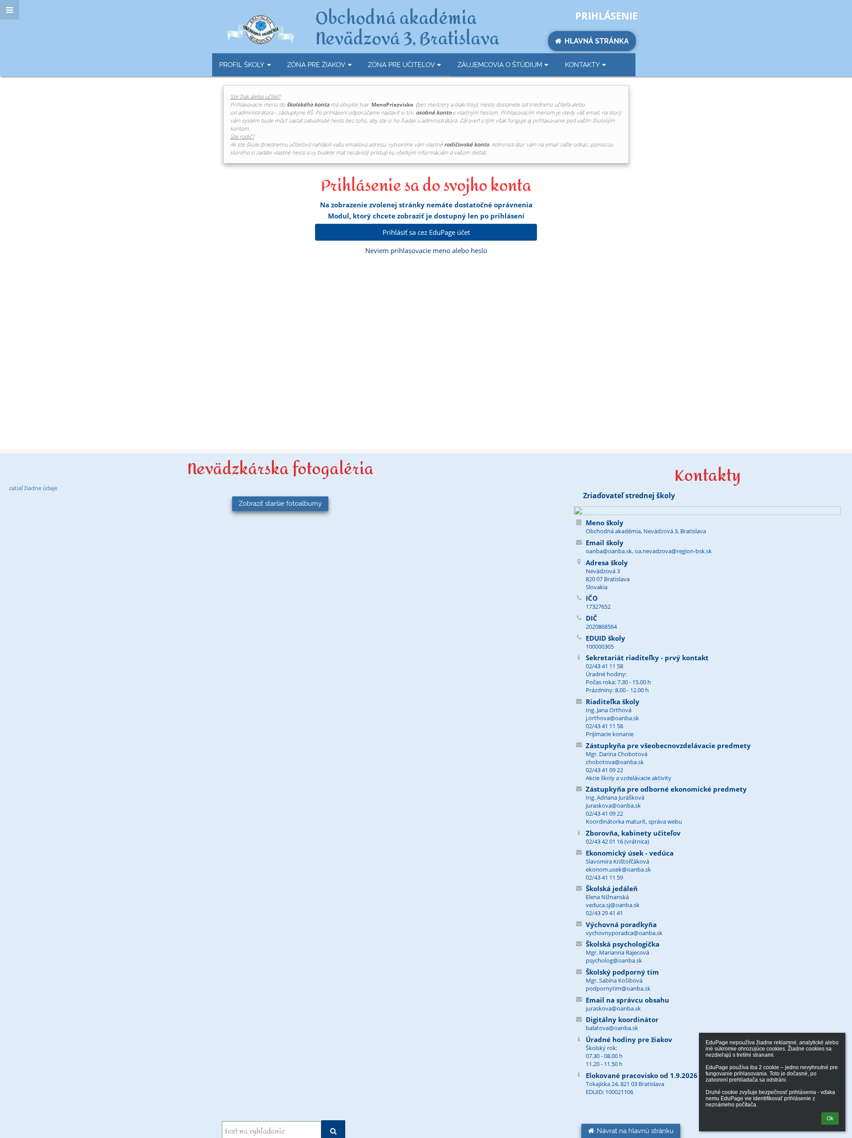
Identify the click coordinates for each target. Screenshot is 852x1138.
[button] (9, 10)
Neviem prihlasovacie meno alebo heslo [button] (426, 250)
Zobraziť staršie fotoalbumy (280, 504)
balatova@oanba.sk (612, 1028)
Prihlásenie (606, 15)
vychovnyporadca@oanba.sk (624, 933)
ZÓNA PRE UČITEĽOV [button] (401, 64)
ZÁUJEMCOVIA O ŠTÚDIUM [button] (500, 64)
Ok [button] (830, 1118)
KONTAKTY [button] (582, 64)
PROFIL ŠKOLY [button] (241, 64)
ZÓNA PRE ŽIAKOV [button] (316, 64)
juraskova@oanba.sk (613, 1008)
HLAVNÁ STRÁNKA (596, 41)
